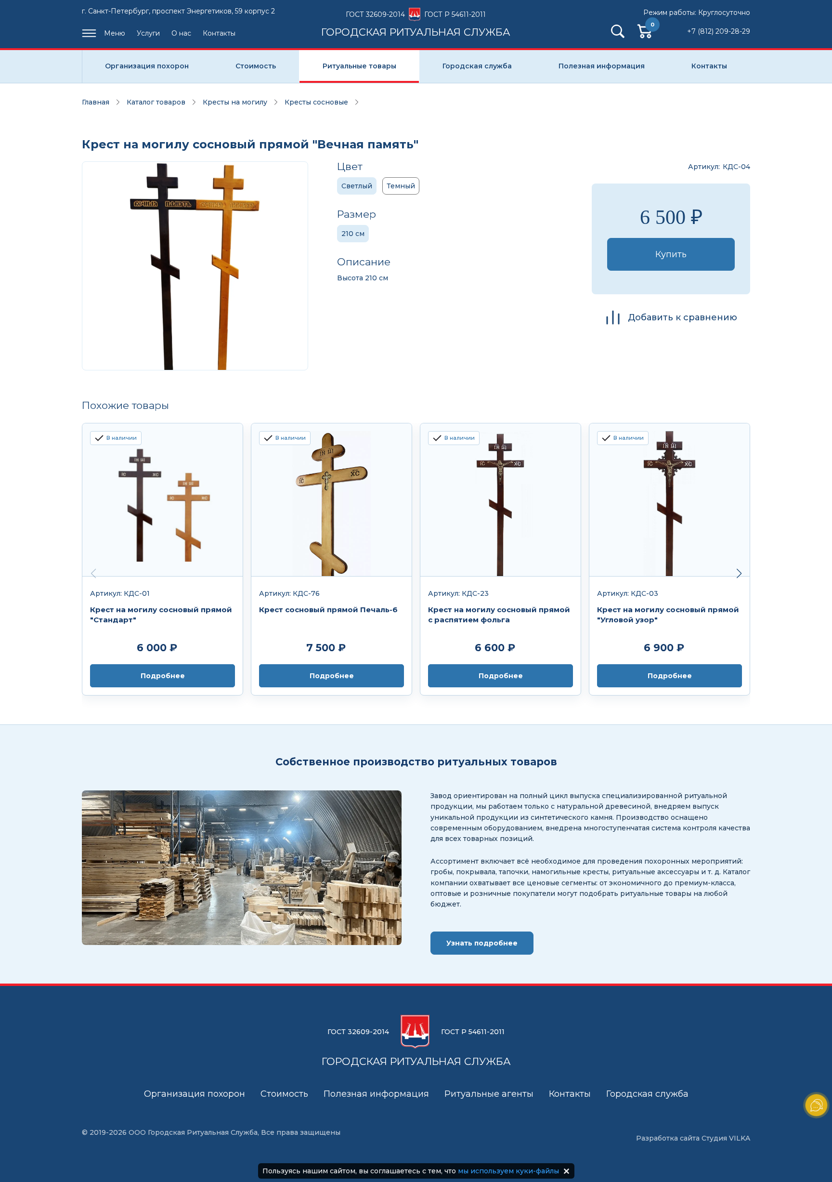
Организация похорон (147, 66)
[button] (738, 573)
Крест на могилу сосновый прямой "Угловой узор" (668, 614)
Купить (671, 254)
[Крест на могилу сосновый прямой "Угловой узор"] (669, 500)
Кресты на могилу (235, 102)
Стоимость (255, 66)
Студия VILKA (726, 1138)
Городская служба (477, 66)
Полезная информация (602, 66)
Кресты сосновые (316, 102)
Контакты (219, 33)
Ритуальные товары (359, 66)
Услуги (148, 33)
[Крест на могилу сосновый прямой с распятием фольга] (500, 500)
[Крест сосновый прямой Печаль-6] (331, 500)
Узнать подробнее (482, 943)
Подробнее (163, 675)
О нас (181, 33)
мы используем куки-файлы (508, 1171)
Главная (95, 102)
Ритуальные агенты (488, 1094)
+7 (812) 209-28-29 (718, 31)
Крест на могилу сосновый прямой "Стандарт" (161, 614)
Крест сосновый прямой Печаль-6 (328, 609)
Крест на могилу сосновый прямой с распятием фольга (499, 614)
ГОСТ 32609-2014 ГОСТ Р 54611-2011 (415, 23)
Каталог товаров (156, 102)
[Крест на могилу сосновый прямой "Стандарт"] (162, 500)
